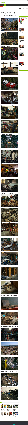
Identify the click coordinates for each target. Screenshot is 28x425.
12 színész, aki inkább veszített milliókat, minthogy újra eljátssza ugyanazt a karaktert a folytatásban (3, 410)
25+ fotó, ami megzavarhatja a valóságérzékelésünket (15, 416)
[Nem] (27, 423)
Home (1, 5)
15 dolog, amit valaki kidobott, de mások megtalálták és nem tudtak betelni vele (15, 410)
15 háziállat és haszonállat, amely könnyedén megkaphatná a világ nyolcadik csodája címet (3, 416)
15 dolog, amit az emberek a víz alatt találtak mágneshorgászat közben (9, 409)
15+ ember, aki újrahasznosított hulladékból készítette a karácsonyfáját (9, 416)
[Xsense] (4, 2)
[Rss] (27, 0)
